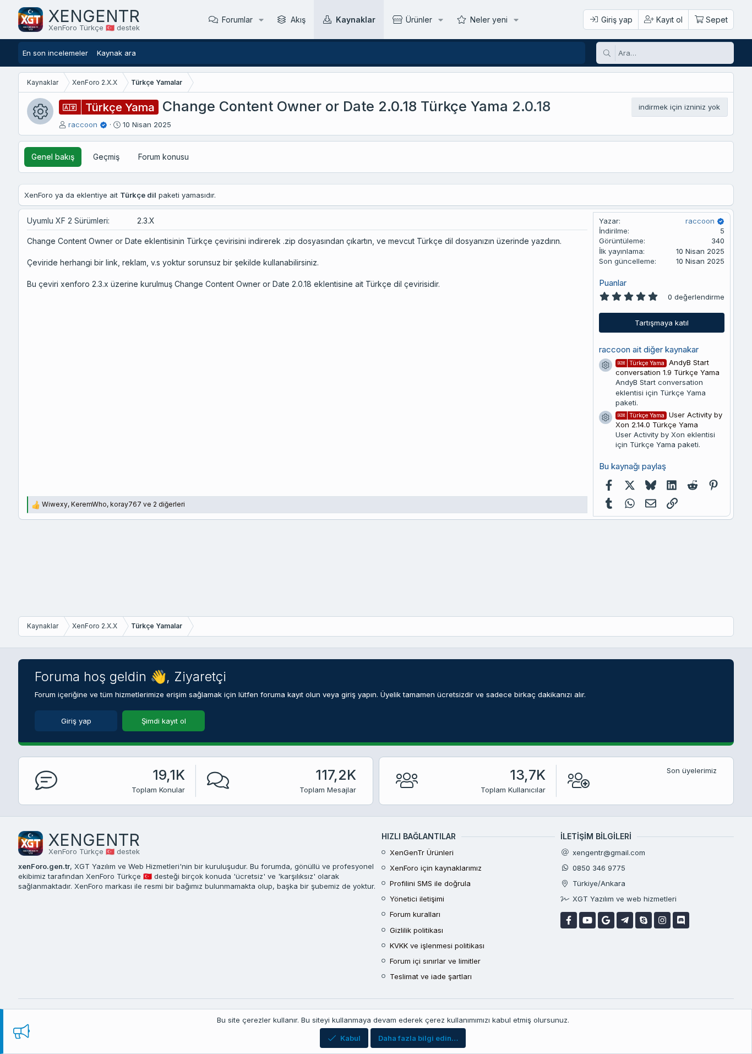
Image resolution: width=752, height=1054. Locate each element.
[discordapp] (681, 920)
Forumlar (237, 19)
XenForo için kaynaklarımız (436, 867)
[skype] (643, 920)
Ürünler (419, 19)
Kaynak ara (116, 52)
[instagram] (662, 920)
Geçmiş (106, 156)
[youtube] (587, 920)
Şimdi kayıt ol (163, 720)
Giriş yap (76, 720)
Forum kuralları (415, 914)
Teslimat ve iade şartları (431, 976)
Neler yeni (489, 19)
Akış (298, 19)
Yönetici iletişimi (417, 898)
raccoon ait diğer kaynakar (649, 349)
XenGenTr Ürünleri (422, 852)
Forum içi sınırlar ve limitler (435, 961)
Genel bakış (52, 156)
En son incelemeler (55, 52)
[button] (261, 19)
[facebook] (568, 920)
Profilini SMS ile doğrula (430, 883)
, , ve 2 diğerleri (113, 504)
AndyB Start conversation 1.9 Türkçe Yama (667, 367)
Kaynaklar (355, 19)
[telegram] (625, 920)
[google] (606, 920)
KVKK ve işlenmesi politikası (437, 945)
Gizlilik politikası (416, 930)
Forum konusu (163, 156)
